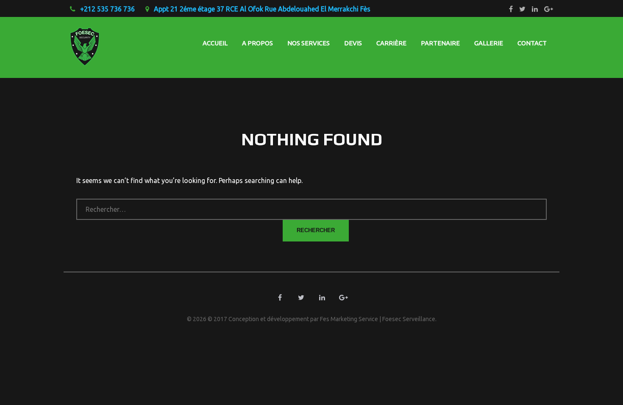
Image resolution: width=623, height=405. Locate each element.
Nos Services (308, 43)
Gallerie (488, 43)
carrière (391, 43)
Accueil (215, 43)
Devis (353, 43)
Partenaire (440, 43)
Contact (532, 43)
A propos (257, 43)
